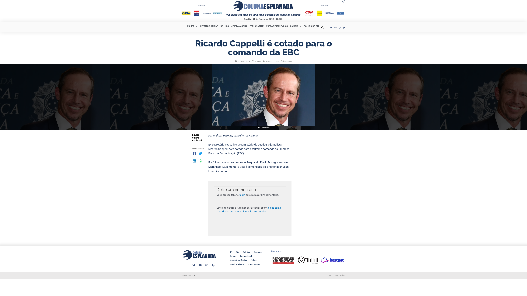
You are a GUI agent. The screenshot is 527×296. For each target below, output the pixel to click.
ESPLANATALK (257, 26)
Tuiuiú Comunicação (335, 275)
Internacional (246, 256)
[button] (322, 27)
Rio (237, 252)
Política (289, 61)
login (242, 195)
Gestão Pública (280, 61)
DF (222, 26)
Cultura (233, 256)
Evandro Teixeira (237, 264)
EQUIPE (190, 26)
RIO (227, 26)
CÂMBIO (294, 26)
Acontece (269, 61)
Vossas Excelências (277, 26)
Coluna (254, 260)
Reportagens (254, 264)
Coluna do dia (311, 26)
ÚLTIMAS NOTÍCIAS (209, 26)
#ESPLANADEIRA (239, 26)
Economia (258, 252)
